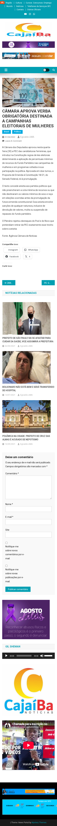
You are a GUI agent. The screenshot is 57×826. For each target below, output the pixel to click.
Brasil (6, 132)
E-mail (9, 517)
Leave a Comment (13, 141)
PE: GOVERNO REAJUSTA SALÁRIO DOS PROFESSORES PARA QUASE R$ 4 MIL (49, 283)
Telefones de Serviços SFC (39, 6)
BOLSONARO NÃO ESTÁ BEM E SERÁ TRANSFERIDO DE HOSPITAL (28, 389)
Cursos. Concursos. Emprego (38, 3)
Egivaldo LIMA (27, 137)
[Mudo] (41, 655)
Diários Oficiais (34, 9)
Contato (20, 9)
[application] (28, 656)
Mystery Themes (39, 822)
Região (9, 3)
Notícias (20, 6)
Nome (9, 504)
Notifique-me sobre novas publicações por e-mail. (14, 575)
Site (7, 530)
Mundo (9, 6)
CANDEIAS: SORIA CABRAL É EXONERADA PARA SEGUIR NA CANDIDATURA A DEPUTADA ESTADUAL (11, 283)
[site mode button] (46, 70)
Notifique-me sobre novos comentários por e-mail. (14, 552)
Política (17, 132)
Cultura (19, 3)
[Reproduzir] (6, 655)
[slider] (48, 655)
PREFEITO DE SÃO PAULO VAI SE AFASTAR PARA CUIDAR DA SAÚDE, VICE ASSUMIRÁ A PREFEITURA (27, 340)
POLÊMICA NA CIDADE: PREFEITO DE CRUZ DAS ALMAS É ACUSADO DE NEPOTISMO (26, 438)
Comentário (12, 473)
